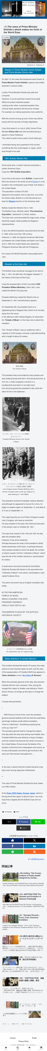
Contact (13, 1038)
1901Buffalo (8, 812)
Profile (34, 1038)
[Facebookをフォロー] (12, 846)
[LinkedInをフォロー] (34, 846)
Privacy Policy (24, 1041)
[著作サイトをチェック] (12, 840)
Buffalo (35, 181)
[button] (23, 828)
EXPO (17, 812)
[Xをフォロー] (34, 840)
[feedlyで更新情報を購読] (12, 851)
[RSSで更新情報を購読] (34, 851)
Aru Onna (27, 675)
